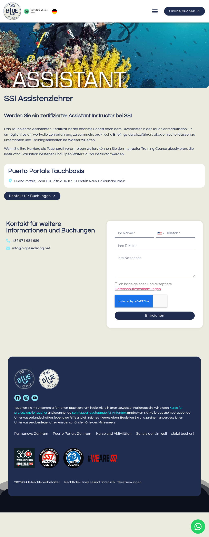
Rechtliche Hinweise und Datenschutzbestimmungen (102, 482)
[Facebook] (17, 398)
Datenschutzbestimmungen (138, 289)
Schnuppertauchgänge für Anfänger (99, 412)
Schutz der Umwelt (151, 434)
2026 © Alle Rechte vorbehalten (37, 482)
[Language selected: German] (54, 11)
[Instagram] (26, 398)
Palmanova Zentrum (31, 434)
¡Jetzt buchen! (182, 434)
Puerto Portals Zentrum (72, 434)
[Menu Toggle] (155, 11)
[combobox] (160, 233)
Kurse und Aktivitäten (113, 434)
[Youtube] (34, 398)
